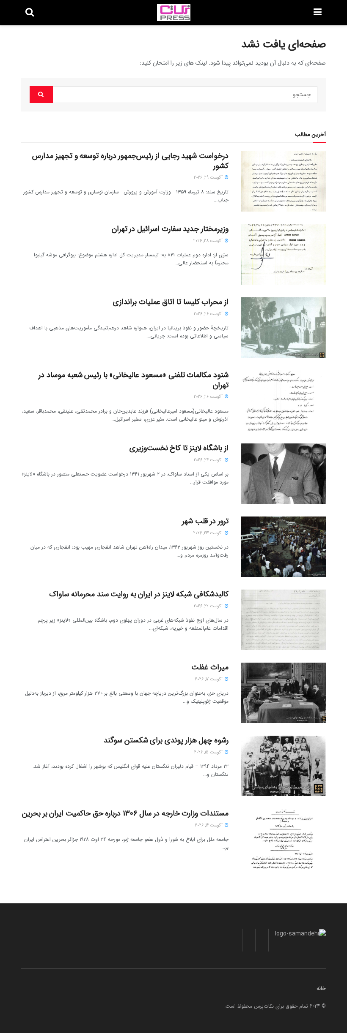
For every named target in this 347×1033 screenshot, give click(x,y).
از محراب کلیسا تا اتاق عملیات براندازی (171, 302)
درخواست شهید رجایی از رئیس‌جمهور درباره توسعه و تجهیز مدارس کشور (130, 160)
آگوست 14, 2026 (209, 825)
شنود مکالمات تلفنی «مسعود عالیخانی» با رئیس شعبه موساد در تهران (134, 380)
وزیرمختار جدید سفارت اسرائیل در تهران (170, 229)
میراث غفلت (210, 667)
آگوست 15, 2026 (209, 752)
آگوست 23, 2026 (208, 533)
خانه (321, 988)
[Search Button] (41, 94)
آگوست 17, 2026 (209, 679)
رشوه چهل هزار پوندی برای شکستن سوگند (166, 740)
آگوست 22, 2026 (209, 606)
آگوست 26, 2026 (209, 314)
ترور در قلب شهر (205, 521)
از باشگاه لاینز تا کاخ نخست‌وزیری (179, 448)
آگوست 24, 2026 (209, 460)
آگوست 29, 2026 (209, 177)
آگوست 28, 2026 (208, 241)
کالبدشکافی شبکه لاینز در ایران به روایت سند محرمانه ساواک (139, 594)
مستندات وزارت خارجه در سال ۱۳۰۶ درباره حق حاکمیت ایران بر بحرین (125, 813)
